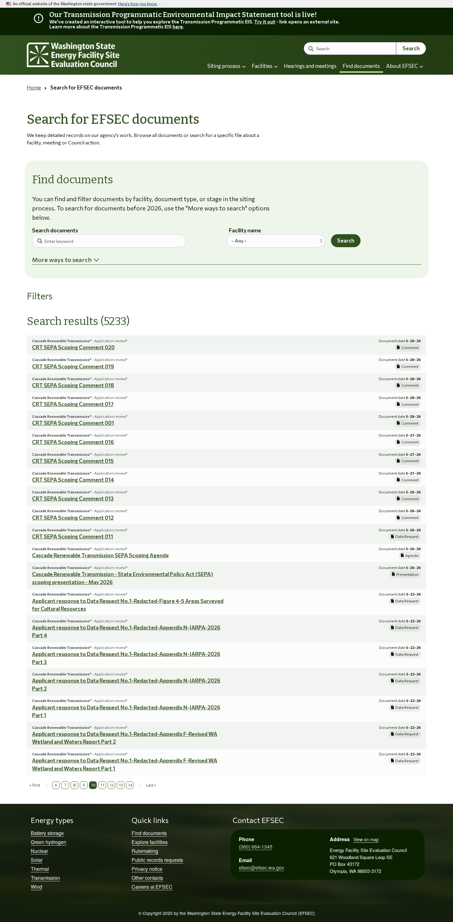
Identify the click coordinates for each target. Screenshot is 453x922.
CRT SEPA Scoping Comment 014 (73, 479)
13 (121, 785)
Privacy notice (147, 868)
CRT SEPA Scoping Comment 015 (73, 461)
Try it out (264, 21)
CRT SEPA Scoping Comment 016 (73, 442)
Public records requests (157, 859)
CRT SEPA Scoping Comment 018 (73, 385)
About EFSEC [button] (402, 66)
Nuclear (39, 850)
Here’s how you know (138, 4)
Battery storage (47, 833)
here (178, 26)
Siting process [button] (224, 66)
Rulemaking (145, 850)
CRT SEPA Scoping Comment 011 (72, 536)
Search (411, 48)
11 (102, 785)
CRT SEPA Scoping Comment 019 (73, 366)
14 (130, 785)
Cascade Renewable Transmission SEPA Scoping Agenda (100, 555)
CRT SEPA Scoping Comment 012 (73, 517)
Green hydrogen (48, 841)
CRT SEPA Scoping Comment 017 (73, 404)
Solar (37, 859)
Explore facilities (150, 841)
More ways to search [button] (62, 259)
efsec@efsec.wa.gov (261, 867)
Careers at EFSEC (152, 886)
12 (111, 785)
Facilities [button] (262, 66)
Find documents (361, 66)
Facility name (245, 231)
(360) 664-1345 (255, 846)
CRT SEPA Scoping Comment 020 (73, 347)
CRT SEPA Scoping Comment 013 (73, 498)
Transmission (45, 877)
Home (34, 87)
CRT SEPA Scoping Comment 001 (73, 423)
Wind (36, 886)
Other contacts (147, 877)
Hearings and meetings (310, 66)
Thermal (40, 868)
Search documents (55, 231)
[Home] (90, 55)
